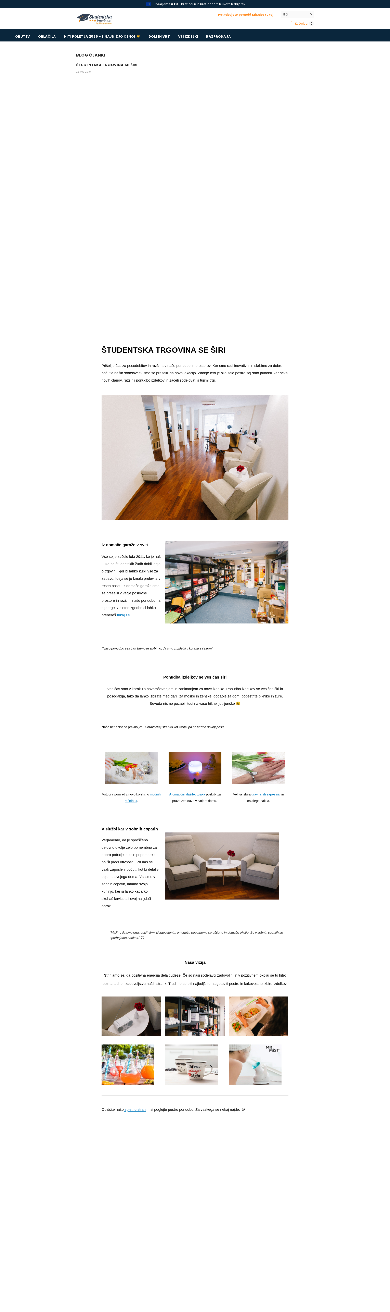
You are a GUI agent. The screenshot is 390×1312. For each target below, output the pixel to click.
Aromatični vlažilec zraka (187, 794)
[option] (195, 4)
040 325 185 (213, 4)
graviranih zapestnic (266, 794)
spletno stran (135, 1109)
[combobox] (294, 14)
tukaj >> (123, 615)
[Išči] (297, 14)
